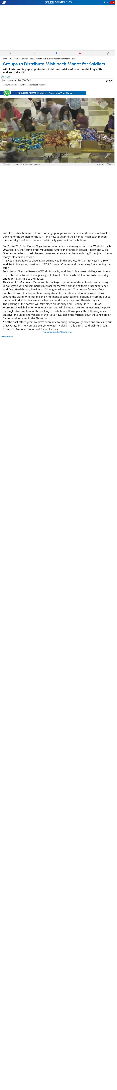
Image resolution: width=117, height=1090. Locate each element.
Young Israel (10, 85)
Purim (22, 85)
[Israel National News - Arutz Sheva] (58, 2)
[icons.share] (112, 2)
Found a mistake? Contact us (57, 332)
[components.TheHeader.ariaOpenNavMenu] (18, 2)
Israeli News (27, 59)
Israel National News (11, 59)
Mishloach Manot (37, 85)
